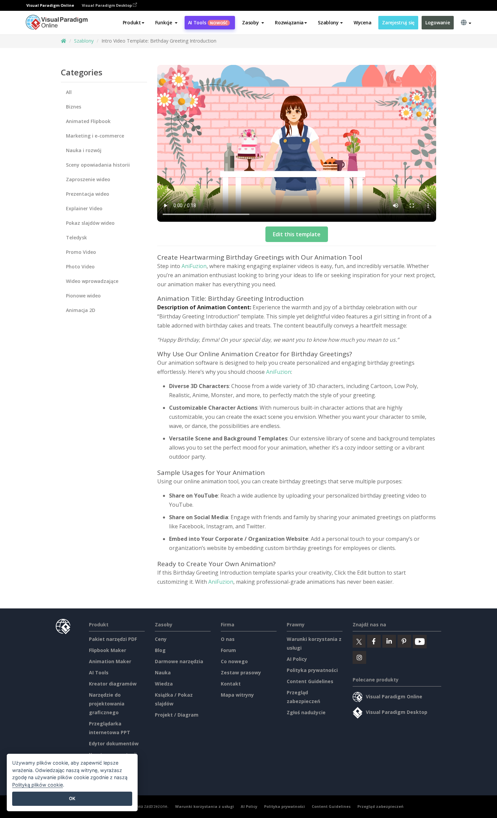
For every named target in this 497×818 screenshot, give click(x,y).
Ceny (161, 639)
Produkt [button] (132, 22)
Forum (228, 650)
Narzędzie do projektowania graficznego (106, 704)
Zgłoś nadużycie (306, 712)
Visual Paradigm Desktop (107, 5)
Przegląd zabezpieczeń (380, 806)
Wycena (362, 22)
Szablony (84, 41)
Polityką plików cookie (37, 785)
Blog (160, 650)
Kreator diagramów (113, 683)
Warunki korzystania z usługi (204, 806)
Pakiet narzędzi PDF (113, 639)
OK (72, 798)
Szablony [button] (328, 22)
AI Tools (208, 22)
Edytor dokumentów (114, 743)
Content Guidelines (310, 681)
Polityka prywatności (312, 670)
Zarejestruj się (398, 22)
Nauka (163, 672)
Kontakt (231, 683)
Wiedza (164, 683)
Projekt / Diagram (176, 715)
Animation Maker (110, 661)
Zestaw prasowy (241, 672)
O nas (228, 639)
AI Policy (297, 659)
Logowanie (437, 22)
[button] (166, 22)
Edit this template (297, 234)
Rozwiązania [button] (289, 22)
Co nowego (234, 661)
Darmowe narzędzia (179, 661)
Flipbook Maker (107, 650)
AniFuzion (194, 266)
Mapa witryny (237, 695)
